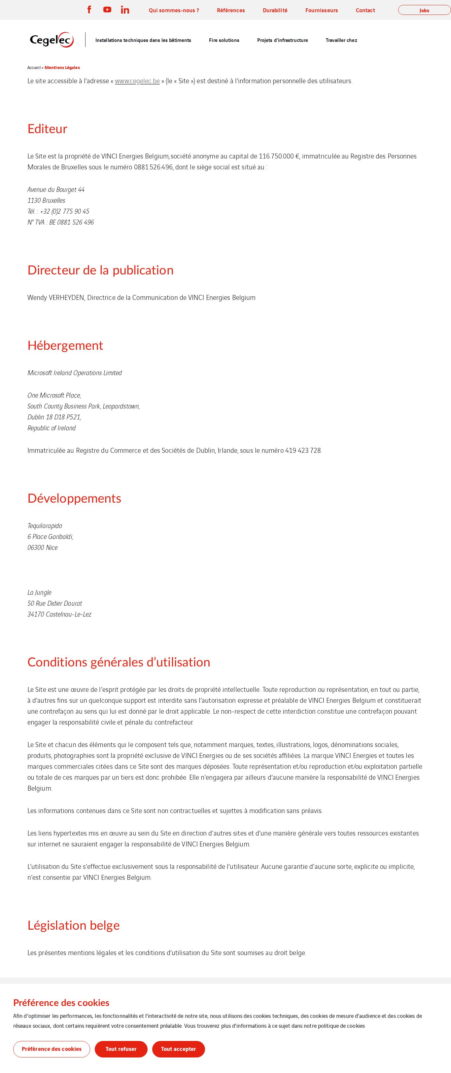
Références (231, 10)
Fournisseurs (321, 10)
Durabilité (275, 10)
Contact (365, 10)
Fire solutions (224, 39)
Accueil (34, 67)
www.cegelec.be (137, 80)
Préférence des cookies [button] (52, 1048)
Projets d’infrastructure (282, 39)
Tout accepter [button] (178, 1048)
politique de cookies (341, 1025)
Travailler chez (341, 39)
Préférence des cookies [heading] (61, 1003)
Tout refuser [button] (121, 1048)
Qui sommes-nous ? (174, 10)
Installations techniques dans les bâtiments (143, 39)
